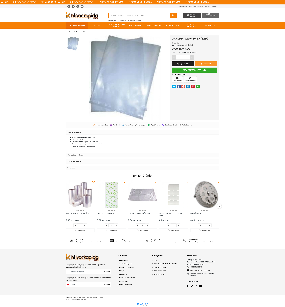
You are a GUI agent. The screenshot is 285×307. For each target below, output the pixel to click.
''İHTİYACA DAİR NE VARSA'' (24, 2)
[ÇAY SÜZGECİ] (204, 194)
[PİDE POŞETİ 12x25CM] (111, 194)
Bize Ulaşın (192, 255)
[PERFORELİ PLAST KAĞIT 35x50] (142, 194)
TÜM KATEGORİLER (78, 25)
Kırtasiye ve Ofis (159, 274)
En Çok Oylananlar (134, 20)
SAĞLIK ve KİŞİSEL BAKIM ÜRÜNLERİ (165, 264)
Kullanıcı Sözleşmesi (126, 267)
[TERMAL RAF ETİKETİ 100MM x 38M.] (173, 194)
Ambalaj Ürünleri (160, 271)
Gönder (107, 272)
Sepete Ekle (184, 64)
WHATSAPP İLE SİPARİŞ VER (195, 70)
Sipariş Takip (182, 6)
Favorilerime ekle (180, 74)
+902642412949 (196, 267)
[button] (210, 15)
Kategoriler (157, 255)
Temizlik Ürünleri (160, 267)
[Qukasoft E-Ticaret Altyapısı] (142, 304)
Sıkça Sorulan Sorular (196, 6)
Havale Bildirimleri (125, 285)
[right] (219, 206)
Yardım (207, 6)
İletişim (214, 6)
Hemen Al (207, 64)
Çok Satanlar (121, 20)
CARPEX (157, 260)
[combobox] (68, 285)
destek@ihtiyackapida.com (200, 270)
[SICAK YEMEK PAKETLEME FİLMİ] (80, 194)
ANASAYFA (123, 274)
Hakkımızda (123, 260)
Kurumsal (122, 255)
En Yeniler (111, 20)
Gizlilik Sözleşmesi (125, 264)
